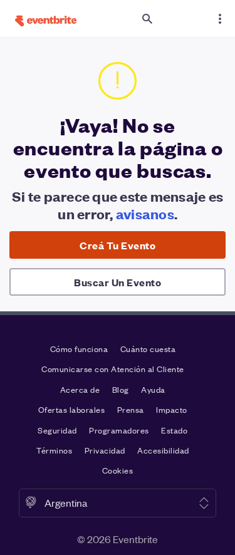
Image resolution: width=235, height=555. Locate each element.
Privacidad (105, 450)
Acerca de (80, 389)
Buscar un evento (117, 282)
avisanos (145, 213)
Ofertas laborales (71, 409)
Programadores (119, 430)
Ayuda (153, 389)
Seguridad (57, 430)
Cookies (117, 470)
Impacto (171, 409)
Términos (54, 450)
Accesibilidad (163, 450)
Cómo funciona (79, 349)
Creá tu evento (117, 245)
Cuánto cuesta (148, 349)
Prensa (130, 409)
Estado (174, 430)
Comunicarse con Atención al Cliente (112, 369)
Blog (120, 389)
